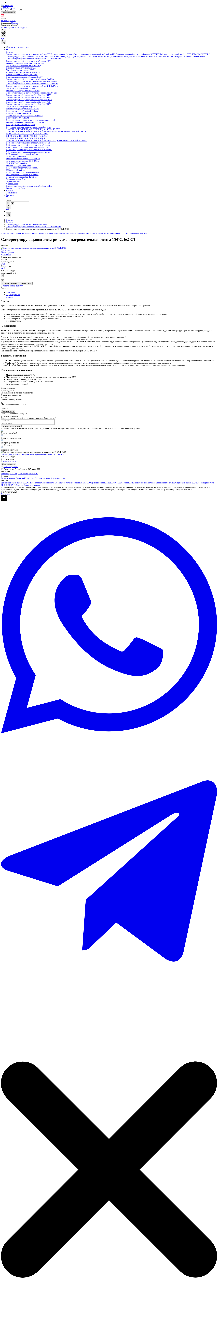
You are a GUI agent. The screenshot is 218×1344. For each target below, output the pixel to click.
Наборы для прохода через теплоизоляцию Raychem (28, 127)
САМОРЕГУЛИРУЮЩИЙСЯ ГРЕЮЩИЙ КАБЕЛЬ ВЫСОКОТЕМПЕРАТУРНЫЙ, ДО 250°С (47, 131)
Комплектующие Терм (15, 188)
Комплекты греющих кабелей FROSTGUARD (26, 122)
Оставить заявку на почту (12, 286)
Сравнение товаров (31, 485)
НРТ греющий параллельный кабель (22, 154)
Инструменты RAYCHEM (17, 118)
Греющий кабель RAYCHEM (21, 483)
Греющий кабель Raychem (136, 233)
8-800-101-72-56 (8, 8)
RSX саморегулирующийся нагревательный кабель (28, 145)
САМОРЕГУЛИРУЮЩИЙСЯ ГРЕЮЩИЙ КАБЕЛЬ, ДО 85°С (33, 129)
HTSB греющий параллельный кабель (22, 172)
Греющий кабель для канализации (73, 233)
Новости (9, 190)
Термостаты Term (13, 181)
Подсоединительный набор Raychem (22, 111)
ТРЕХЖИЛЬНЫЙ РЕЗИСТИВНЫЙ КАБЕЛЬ (26, 138)
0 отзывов (5, 250)
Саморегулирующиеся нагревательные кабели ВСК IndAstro (32, 86)
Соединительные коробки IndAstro (21, 88)
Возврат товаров (8, 478)
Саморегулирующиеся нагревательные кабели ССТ (28, 54)
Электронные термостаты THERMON (22, 161)
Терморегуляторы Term (16, 179)
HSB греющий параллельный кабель (22, 168)
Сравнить (7, 255)
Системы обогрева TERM (165, 56)
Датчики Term (12, 184)
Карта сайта (29, 478)
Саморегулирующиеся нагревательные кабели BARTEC (129, 56)
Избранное (18, 485)
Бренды (4, 483)
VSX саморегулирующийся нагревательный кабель (28, 152)
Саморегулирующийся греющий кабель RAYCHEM (138, 54)
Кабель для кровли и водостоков (44, 233)
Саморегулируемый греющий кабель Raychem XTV (28, 95)
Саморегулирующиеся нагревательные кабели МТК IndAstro (32, 84)
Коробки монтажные (97, 233)
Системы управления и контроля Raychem (24, 115)
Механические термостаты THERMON (23, 159)
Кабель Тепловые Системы (135, 483)
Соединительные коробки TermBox (21, 177)
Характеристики (13, 295)
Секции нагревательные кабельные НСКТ (24, 77)
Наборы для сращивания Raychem (20, 125)
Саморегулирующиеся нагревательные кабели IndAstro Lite (31, 93)
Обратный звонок (8, 13)
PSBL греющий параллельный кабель (22, 175)
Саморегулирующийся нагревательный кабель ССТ (28, 61)
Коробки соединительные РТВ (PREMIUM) (25, 63)
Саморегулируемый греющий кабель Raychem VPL (28, 102)
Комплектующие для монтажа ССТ (21, 68)
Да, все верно (7, 27)
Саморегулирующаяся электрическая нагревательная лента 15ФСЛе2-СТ (32, 454)
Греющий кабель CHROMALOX (191, 56)
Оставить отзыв (8, 411)
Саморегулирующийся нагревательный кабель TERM (29, 186)
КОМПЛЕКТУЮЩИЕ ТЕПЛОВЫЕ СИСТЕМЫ (27, 134)
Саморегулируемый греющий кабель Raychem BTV (28, 97)
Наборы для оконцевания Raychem (21, 113)
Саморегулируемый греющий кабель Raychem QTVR (29, 100)
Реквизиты (33, 474)
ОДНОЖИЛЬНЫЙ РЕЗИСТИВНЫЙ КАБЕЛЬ (26, 136)
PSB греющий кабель (15, 170)
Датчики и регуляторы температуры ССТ (24, 72)
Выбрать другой (20, 27)
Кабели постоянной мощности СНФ (21, 75)
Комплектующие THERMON (18, 165)
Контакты (10, 195)
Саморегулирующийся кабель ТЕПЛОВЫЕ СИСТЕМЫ (185, 54)
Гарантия (20, 478)
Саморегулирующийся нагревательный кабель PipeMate (30, 79)
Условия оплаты (58, 478)
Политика (5, 494)
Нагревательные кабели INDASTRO (75, 483)
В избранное (8, 252)
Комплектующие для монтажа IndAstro (22, 90)
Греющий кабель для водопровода (15, 233)
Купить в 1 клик (26, 283)
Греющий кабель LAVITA (188, 483)
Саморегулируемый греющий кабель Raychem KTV (28, 104)
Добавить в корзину (9, 283)
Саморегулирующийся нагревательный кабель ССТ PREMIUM (33, 59)
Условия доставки (42, 478)
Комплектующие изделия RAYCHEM (22, 109)
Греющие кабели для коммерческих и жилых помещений (30, 120)
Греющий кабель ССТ (115, 233)
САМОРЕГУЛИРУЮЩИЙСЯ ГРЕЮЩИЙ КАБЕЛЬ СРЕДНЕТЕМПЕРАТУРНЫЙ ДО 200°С (46, 140)
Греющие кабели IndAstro (62, 54)
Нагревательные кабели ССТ (46, 483)
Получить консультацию (11, 426)
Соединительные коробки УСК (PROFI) (23, 65)
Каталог (9, 52)
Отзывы (9, 297)
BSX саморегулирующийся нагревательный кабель (28, 143)
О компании (11, 193)
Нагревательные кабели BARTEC (162, 483)
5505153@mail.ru (8, 21)
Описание (10, 292)
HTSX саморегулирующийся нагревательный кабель (29, 150)
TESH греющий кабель (16, 156)
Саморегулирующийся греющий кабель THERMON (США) (32, 56)
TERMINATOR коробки (16, 163)
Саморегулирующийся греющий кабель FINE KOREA (81, 56)
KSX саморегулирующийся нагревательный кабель (28, 147)
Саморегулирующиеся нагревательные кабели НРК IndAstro (32, 81)
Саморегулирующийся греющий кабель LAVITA (94, 54)
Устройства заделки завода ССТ (20, 70)
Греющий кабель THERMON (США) (107, 483)
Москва (14, 23)
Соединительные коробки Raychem (21, 106)
